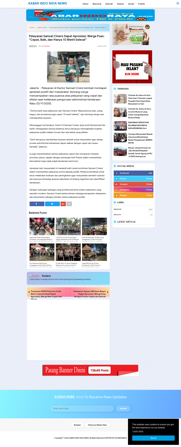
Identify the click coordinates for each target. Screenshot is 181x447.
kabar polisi (42, 27)
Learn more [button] (138, 431)
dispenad (117, 209)
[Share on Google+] (63, 204)
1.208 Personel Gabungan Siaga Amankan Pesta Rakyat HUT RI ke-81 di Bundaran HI (67, 239)
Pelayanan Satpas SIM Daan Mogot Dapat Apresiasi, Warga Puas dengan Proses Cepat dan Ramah (89, 294)
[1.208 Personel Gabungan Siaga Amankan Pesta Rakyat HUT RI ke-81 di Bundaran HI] (68, 226)
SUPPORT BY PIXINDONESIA (115, 438)
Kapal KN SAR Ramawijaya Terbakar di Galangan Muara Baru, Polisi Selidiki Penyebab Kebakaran (41, 240)
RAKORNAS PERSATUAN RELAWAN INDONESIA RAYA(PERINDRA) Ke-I (138, 125)
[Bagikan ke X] (52, 204)
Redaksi (46, 275)
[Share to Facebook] (37, 204)
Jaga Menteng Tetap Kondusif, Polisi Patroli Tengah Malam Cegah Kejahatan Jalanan (91, 266)
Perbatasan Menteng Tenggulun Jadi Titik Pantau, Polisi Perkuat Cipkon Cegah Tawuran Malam (41, 266)
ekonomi (117, 214)
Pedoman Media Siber (97, 425)
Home (32, 27)
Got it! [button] (153, 438)
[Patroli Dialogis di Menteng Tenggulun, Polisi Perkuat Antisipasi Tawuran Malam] (94, 226)
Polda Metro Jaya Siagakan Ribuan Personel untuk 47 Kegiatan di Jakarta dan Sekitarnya (66, 266)
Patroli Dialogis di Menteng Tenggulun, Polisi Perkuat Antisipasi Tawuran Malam (93, 239)
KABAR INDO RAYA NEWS (79, 438)
